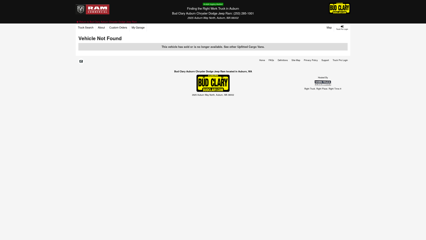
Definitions (283, 60)
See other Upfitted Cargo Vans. (244, 47)
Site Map (296, 60)
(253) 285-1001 (243, 13)
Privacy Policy (311, 60)
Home (262, 60)
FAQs (271, 60)
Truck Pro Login (340, 60)
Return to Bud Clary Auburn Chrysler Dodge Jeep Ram (108, 21)
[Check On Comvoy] (81, 61)
